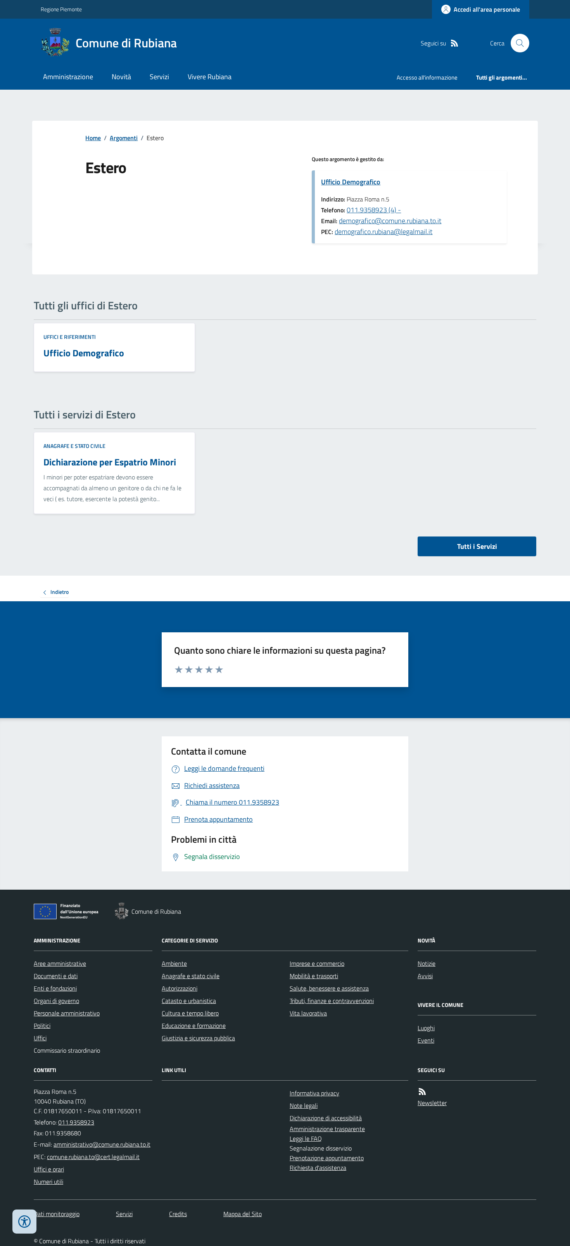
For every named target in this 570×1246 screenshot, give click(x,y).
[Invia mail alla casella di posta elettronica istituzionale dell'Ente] (102, 1144)
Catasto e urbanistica (189, 1000)
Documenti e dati (56, 975)
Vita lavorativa (308, 1013)
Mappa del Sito (242, 1213)
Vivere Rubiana (209, 76)
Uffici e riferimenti (69, 337)
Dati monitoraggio (56, 1213)
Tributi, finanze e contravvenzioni (332, 1000)
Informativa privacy (314, 1093)
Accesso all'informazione (427, 77)
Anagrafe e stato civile (74, 446)
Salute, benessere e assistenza (329, 988)
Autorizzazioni (179, 988)
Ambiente (174, 963)
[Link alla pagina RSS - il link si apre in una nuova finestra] (454, 43)
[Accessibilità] (24, 1221)
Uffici (40, 1038)
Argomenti (124, 137)
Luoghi (426, 1028)
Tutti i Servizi (477, 546)
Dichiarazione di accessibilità (326, 1118)
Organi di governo (56, 1000)
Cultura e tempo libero (190, 1013)
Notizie (426, 963)
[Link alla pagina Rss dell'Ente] (422, 1092)
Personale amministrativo (67, 1013)
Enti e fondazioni (55, 988)
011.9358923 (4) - (374, 210)
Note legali (304, 1105)
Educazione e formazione (194, 1025)
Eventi (426, 1040)
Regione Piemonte (61, 9)
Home (93, 137)
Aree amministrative (60, 963)
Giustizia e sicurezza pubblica (198, 1038)
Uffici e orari (49, 1169)
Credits (178, 1213)
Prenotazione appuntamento (327, 1158)
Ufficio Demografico (350, 182)
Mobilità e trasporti (314, 975)
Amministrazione (68, 76)
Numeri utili (48, 1181)
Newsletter (432, 1102)
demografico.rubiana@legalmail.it (383, 231)
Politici (42, 1025)
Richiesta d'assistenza (318, 1167)
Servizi (159, 76)
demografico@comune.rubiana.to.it (390, 220)
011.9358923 (76, 1122)
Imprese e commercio (317, 963)
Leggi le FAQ (306, 1138)
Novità (121, 76)
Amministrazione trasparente (327, 1128)
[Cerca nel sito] (516, 43)
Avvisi (425, 975)
